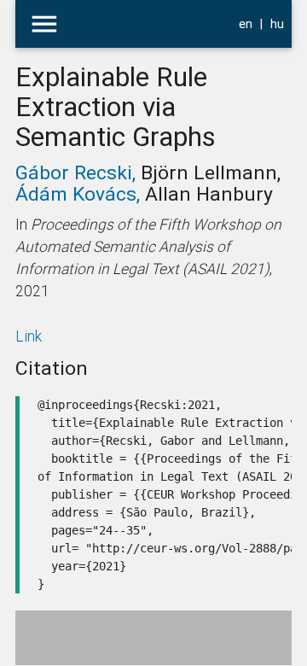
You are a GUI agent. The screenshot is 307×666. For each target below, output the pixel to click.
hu (277, 24)
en (245, 24)
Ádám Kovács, (80, 194)
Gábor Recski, (78, 172)
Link (28, 336)
